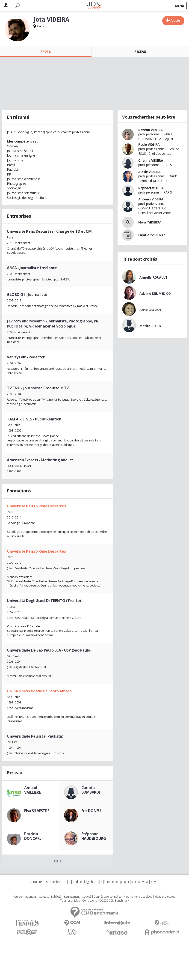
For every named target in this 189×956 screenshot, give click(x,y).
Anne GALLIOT (150, 309)
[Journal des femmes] (27, 923)
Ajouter (176, 20)
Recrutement (72, 896)
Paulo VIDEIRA (149, 144)
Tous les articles (70, 900)
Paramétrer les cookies (138, 896)
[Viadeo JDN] (72, 932)
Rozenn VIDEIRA (150, 130)
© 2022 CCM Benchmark (114, 900)
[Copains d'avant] (27, 932)
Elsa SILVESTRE (36, 810)
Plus (57, 861)
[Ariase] (116, 932)
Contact (43, 896)
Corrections (89, 900)
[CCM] (72, 923)
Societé (86, 896)
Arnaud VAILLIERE (32, 790)
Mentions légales (165, 896)
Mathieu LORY (150, 326)
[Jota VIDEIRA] (17, 29)
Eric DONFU (91, 810)
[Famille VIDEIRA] (128, 235)
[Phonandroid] (161, 932)
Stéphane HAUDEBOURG (93, 836)
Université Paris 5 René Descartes (36, 506)
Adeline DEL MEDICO (155, 293)
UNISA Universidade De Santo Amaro (39, 691)
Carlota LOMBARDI (90, 790)
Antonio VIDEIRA (150, 199)
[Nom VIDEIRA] (128, 222)
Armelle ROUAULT (153, 277)
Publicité (56, 896)
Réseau (140, 51)
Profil (45, 51)
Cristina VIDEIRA (150, 160)
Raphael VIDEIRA (151, 188)
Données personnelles (107, 896)
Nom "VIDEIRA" (150, 222)
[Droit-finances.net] (161, 923)
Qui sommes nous (25, 896)
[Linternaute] (116, 923)
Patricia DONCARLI (33, 836)
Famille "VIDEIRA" (151, 235)
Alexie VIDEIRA (149, 172)
